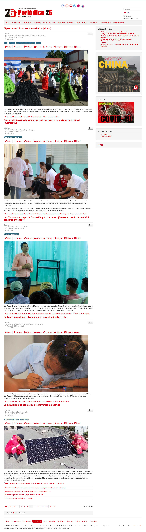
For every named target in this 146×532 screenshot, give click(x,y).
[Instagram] (78, 5)
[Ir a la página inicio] (6, 506)
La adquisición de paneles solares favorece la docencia (32, 404)
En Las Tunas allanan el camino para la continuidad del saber (36, 316)
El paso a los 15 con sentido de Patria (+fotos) (27, 28)
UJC (6, 43)
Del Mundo (61, 23)
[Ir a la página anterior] (10, 506)
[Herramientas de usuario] (90, 33)
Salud (45, 23)
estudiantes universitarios (11, 234)
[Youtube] (66, 5)
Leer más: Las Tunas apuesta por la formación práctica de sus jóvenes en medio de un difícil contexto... (38, 313)
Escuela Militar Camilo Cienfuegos (25, 43)
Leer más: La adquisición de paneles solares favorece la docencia (26, 483)
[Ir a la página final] (55, 506)
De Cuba (52, 23)
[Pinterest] (70, 5)
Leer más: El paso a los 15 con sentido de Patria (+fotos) (23, 117)
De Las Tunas (15, 23)
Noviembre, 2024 (106, 136)
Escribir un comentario (51, 117)
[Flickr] (83, 6)
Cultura (77, 23)
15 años (38, 43)
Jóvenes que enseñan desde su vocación (18, 498)
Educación (37, 23)
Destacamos (27, 23)
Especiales (93, 23)
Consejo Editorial (105, 23)
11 (38, 506)
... (17, 506)
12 (42, 506)
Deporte (70, 23)
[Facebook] (62, 5)
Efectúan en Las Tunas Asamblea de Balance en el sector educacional (28, 491)
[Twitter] (74, 5)
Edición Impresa (118, 23)
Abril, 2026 (103, 134)
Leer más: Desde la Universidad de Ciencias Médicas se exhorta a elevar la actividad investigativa (37, 214)
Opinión (84, 23)
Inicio (7, 23)
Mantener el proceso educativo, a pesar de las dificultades (24, 495)
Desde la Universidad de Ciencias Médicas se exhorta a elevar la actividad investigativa (42, 121)
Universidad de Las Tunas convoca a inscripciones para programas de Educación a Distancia (35, 488)
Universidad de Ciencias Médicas (13, 137)
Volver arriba (138, 526)
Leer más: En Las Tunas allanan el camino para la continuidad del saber (28, 401)
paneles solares (25, 419)
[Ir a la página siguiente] (51, 506)
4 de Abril (11, 43)
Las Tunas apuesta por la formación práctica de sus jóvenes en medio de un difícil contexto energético (46, 218)
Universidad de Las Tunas (11, 419)
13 (46, 506)
